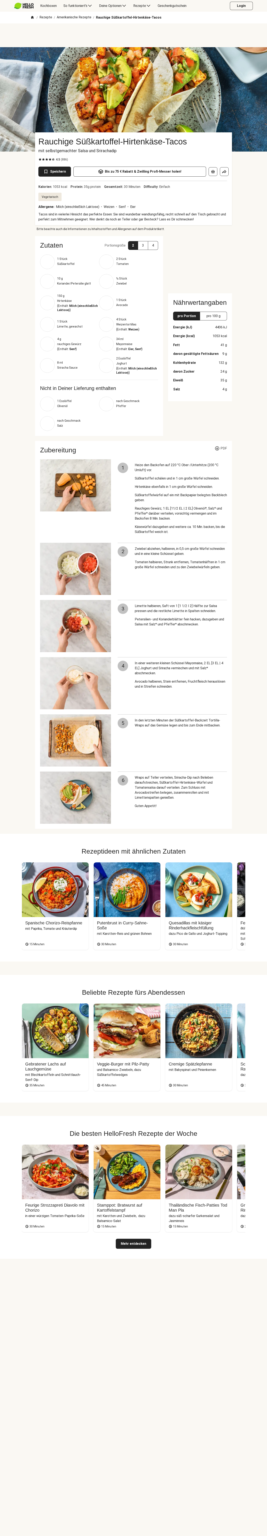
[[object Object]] (213, 171)
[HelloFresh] (24, 6)
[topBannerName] (133, 35)
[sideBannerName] (200, 262)
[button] (99, 245)
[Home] (32, 17)
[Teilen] (224, 171)
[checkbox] (40, 159)
